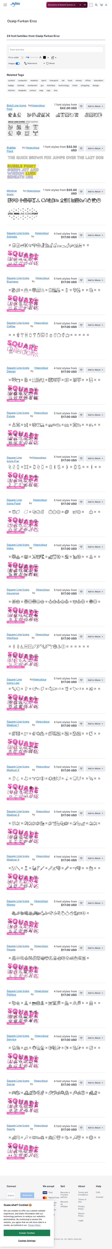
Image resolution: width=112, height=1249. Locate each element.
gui (42, 85)
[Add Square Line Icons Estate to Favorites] (81, 415)
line (55, 90)
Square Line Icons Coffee (18, 324)
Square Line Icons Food (14, 501)
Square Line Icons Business (18, 280)
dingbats (22, 90)
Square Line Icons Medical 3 (18, 813)
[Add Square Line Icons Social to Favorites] (81, 1083)
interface (51, 85)
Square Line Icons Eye (14, 459)
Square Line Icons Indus (18, 546)
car (63, 80)
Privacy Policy (81, 1207)
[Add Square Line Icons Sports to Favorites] (81, 1128)
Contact (99, 1197)
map (41, 90)
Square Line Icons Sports (18, 1127)
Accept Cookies (27, 1232)
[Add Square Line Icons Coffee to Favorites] (81, 325)
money (79, 80)
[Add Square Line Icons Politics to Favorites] (81, 993)
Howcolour (38, 105)
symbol (11, 80)
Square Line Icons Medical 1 (18, 723)
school (33, 90)
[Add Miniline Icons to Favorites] (81, 192)
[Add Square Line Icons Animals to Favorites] (81, 235)
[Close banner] (80, 4)
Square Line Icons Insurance (18, 591)
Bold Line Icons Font (16, 107)
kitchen (11, 90)
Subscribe (27, 1195)
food (70, 80)
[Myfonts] (15, 5)
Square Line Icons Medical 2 (18, 768)
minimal (20, 85)
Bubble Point (11, 149)
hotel (74, 85)
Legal (80, 1220)
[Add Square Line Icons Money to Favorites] (81, 903)
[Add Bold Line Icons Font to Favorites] (81, 106)
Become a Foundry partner (65, 1194)
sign (48, 90)
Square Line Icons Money (18, 903)
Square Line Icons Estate (18, 414)
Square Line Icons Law (14, 681)
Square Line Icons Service (18, 1037)
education (98, 80)
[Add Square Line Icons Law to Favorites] (81, 680)
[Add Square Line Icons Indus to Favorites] (81, 547)
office (88, 80)
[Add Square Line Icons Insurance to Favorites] (81, 592)
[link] (101, 5)
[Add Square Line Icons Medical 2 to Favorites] (81, 769)
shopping (85, 85)
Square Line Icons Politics (18, 993)
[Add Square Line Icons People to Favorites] (81, 948)
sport (43, 80)
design (96, 85)
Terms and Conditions (83, 1193)
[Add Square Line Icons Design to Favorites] (81, 370)
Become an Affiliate (64, 1204)
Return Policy (81, 1214)
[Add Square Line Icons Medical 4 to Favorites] (81, 858)
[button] (45, 57)
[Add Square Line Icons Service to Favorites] (81, 1038)
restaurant (32, 85)
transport (54, 80)
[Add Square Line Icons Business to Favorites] (81, 280)
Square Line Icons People (18, 948)
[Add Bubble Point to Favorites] (81, 148)
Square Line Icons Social (18, 1082)
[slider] (32, 57)
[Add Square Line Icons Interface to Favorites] (81, 637)
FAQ (98, 1192)
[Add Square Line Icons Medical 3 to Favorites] (81, 813)
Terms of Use (82, 1200)
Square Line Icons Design (18, 369)
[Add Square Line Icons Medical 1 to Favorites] (81, 724)
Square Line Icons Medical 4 (18, 858)
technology (64, 85)
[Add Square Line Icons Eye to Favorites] (81, 458)
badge (11, 85)
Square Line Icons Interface (18, 636)
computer (22, 80)
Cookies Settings (27, 1240)
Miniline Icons (12, 192)
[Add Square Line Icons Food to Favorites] (81, 502)
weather (34, 80)
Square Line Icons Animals (18, 235)
